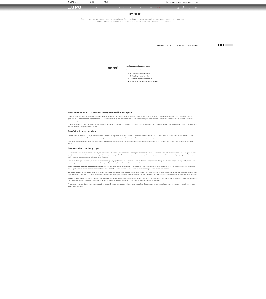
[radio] (221, 45)
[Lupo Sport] (73, 2)
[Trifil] (106, 2)
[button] (177, 7)
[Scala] (92, 2)
